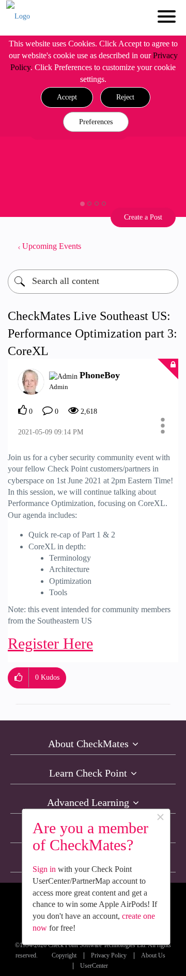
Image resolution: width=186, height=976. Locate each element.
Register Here (50, 643)
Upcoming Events (51, 246)
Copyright (64, 955)
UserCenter (94, 966)
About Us (153, 955)
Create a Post (143, 217)
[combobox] (93, 282)
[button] (67, 97)
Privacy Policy (109, 955)
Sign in (44, 869)
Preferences (96, 122)
